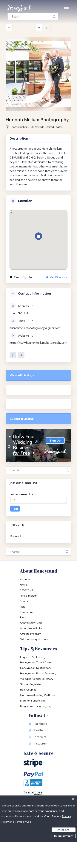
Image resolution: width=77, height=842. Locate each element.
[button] (38, 236)
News (23, 585)
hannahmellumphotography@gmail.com (35, 328)
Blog (23, 617)
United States (54, 127)
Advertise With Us (31, 628)
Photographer (18, 127)
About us (25, 579)
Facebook (40, 724)
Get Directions (58, 277)
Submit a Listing (22, 419)
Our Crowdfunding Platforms (38, 695)
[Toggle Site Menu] (66, 8)
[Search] (54, 16)
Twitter (39, 730)
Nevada (39, 127)
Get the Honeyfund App (34, 639)
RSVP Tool (26, 590)
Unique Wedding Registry (36, 706)
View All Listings (22, 375)
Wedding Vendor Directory (36, 678)
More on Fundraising (33, 700)
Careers (25, 601)
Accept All (63, 829)
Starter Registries (30, 684)
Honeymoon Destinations (36, 668)
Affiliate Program (30, 633)
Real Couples (28, 689)
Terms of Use (23, 821)
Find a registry (29, 595)
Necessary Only (63, 835)
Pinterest (40, 737)
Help (22, 606)
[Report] (47, 27)
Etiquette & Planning (32, 657)
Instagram (40, 743)
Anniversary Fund (31, 622)
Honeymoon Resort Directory (38, 673)
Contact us (26, 612)
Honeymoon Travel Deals (36, 662)
